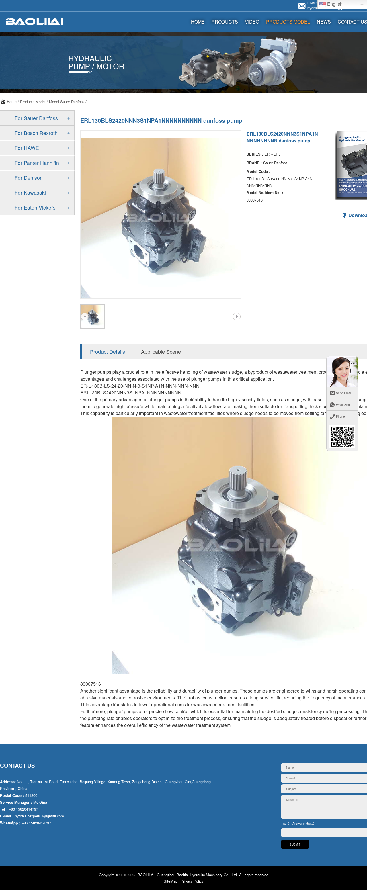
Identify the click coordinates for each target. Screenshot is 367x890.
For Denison (29, 177)
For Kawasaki (30, 192)
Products (225, 21)
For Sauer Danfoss (36, 118)
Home (12, 101)
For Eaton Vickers (35, 207)
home (198, 21)
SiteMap (170, 881)
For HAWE (27, 147)
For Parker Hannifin (37, 162)
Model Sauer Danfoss (66, 101)
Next (236, 316)
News (324, 21)
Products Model (288, 21)
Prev (84, 316)
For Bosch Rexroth (36, 132)
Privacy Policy (192, 881)
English (334, 4)
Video (252, 21)
